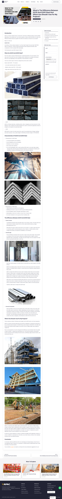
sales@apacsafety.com (51, 485)
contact (12, 446)
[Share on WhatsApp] (40, 21)
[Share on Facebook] (34, 21)
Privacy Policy (47, 74)
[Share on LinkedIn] (38, 21)
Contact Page (49, 489)
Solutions (27, 1)
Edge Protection (37, 487)
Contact (41, 1)
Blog (38, 1)
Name (46, 48)
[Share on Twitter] (36, 21)
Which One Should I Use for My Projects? (51, 39)
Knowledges (33, 1)
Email (46, 52)
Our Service (23, 487)
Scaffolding (36, 485)
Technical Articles (50, 487)
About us (22, 1)
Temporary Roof (37, 489)
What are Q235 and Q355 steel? (50, 34)
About (49, 497)
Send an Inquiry (56, 1)
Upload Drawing (48, 57)
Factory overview (24, 491)
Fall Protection (37, 491)
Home (19, 1)
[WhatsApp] (60, 488)
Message (47, 64)
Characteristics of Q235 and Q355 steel (51, 35)
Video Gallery (23, 489)
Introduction (47, 32)
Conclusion (47, 40)
